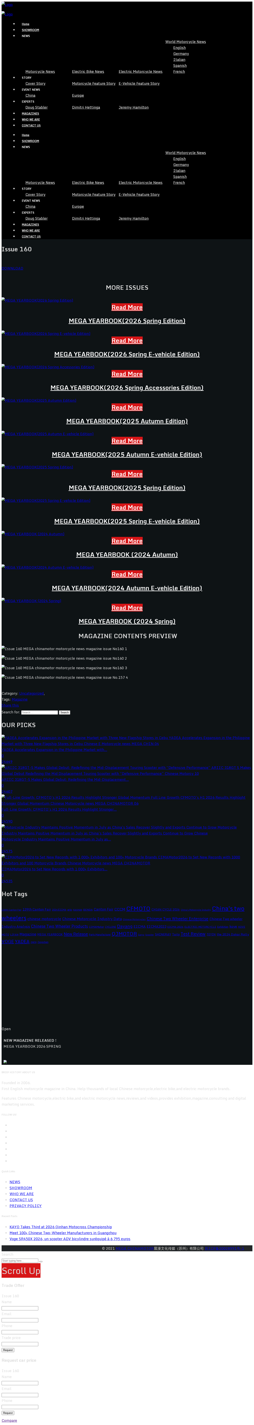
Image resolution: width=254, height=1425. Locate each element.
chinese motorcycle (44, 919)
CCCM (119, 909)
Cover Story (35, 83)
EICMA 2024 (175, 927)
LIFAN (14, 934)
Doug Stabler (36, 107)
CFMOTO (138, 908)
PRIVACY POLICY (26, 1206)
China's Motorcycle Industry (196, 910)
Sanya (141, 934)
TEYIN (211, 934)
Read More (127, 307)
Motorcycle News (40, 71)
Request (8, 1350)
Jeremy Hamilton (134, 107)
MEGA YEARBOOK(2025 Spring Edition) (127, 488)
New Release (76, 933)
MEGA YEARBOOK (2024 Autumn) (127, 554)
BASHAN (77, 910)
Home (25, 24)
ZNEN (34, 942)
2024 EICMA (59, 910)
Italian (179, 59)
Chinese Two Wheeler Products (59, 926)
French (179, 71)
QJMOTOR (124, 934)
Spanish (180, 65)
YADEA (22, 941)
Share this (10, 705)
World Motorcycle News (185, 42)
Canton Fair (103, 909)
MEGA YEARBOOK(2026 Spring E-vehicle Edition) (127, 354)
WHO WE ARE (31, 119)
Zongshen (43, 942)
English (179, 48)
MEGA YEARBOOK (50, 934)
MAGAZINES (30, 113)
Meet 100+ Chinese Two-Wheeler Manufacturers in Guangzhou (63, 1233)
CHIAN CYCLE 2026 (165, 909)
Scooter (149, 934)
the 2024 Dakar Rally (233, 934)
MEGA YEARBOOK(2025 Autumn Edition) (127, 421)
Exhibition (222, 927)
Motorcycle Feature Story (93, 83)
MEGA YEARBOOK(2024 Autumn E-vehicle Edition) (127, 588)
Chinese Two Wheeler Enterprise (177, 918)
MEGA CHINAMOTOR (135, 1248)
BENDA (88, 909)
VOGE (8, 941)
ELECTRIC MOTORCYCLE (200, 927)
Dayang (125, 926)
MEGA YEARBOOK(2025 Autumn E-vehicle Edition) (127, 454)
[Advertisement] (121, 988)
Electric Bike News (88, 71)
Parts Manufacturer (100, 934)
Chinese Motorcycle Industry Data (92, 919)
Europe (78, 95)
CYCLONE (110, 927)
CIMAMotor (96, 927)
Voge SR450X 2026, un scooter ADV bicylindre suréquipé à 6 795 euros (70, 1239)
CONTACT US (31, 125)
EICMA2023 (156, 926)
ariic (69, 910)
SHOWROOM (30, 30)
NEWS (15, 1182)
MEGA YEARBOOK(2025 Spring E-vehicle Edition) (127, 521)
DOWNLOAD (12, 268)
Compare (9, 1420)
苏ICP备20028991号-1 (224, 1248)
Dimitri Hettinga (86, 107)
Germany (181, 54)
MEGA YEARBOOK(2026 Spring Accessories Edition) (127, 387)
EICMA (140, 926)
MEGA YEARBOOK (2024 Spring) (127, 621)
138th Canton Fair (11, 910)
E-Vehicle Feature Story (139, 83)
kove (233, 926)
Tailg (176, 934)
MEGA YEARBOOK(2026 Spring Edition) (127, 321)
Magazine (20, 699)
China (30, 95)
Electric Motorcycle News (141, 71)
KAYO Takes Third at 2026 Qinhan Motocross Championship (61, 1227)
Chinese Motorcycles (134, 919)
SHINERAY (163, 934)
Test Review (193, 933)
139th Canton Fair (36, 909)
